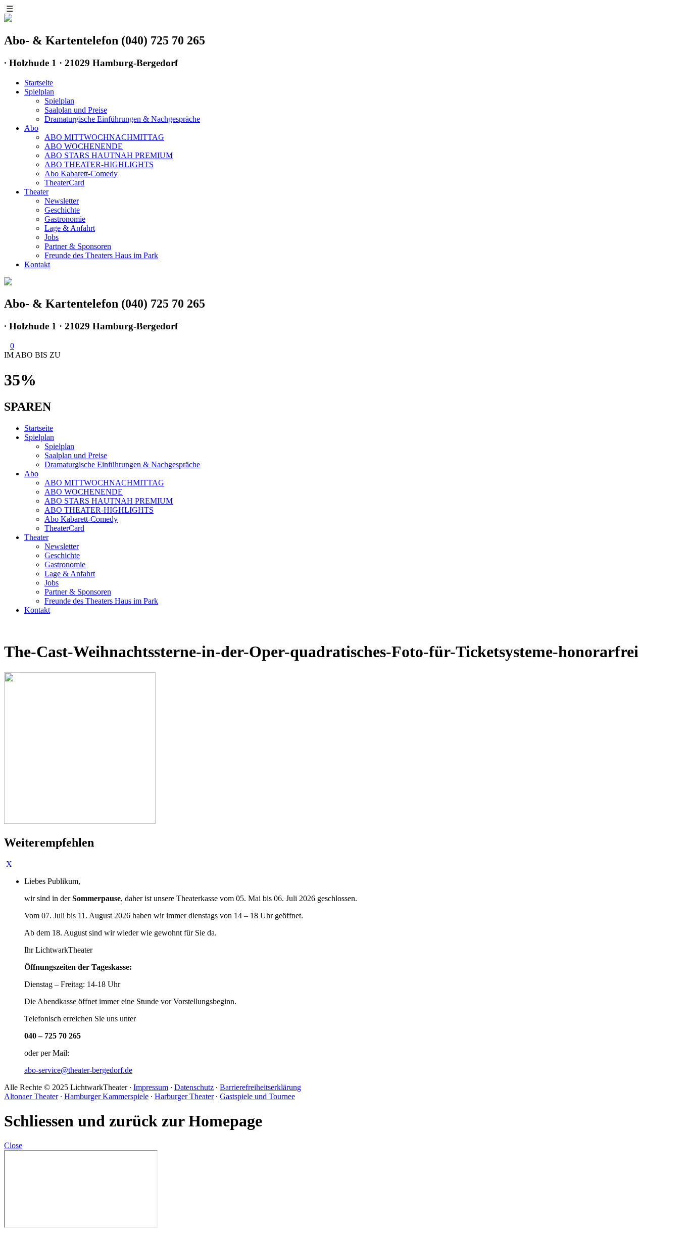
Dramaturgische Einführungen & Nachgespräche (122, 119)
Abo (31, 128)
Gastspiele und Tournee (257, 1096)
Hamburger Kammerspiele (106, 1096)
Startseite (38, 82)
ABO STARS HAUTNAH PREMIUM (108, 155)
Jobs (51, 237)
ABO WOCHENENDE (83, 146)
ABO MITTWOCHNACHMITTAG (104, 137)
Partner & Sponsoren (77, 246)
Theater (36, 191)
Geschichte (62, 210)
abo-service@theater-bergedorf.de (78, 1070)
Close (13, 1145)
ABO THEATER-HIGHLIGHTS (99, 164)
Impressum (150, 1087)
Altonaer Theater (31, 1096)
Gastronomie (64, 219)
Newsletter (61, 200)
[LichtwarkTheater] (8, 282)
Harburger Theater (184, 1096)
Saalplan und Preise (75, 110)
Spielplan (39, 91)
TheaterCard (64, 182)
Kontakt (37, 264)
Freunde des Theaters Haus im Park (101, 255)
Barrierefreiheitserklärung (260, 1087)
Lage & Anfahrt (69, 228)
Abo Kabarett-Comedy (81, 173)
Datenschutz (194, 1087)
